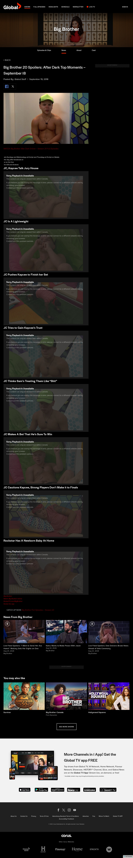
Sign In (125, 7)
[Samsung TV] (89, 789)
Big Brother (8, 596)
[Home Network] (77, 849)
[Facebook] (7, 86)
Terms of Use (44, 816)
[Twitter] (13, 86)
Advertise (86, 816)
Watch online (13, 598)
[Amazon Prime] (57, 789)
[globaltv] (12, 6)
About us (14, 816)
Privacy (33, 816)
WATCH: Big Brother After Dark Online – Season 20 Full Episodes (31, 148)
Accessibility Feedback (66, 819)
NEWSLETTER (78, 7)
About (79, 50)
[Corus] (66, 836)
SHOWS (27, 7)
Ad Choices (128, 856)
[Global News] (26, 849)
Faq (93, 816)
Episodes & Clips (44, 50)
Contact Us (24, 816)
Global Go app (9, 604)
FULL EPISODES (39, 7)
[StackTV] (94, 849)
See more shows (66, 726)
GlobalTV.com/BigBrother (13, 601)
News (64, 50)
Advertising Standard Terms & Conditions (65, 816)
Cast (94, 50)
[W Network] (109, 849)
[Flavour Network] (60, 849)
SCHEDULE (65, 7)
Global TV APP (118, 816)
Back (7, 60)
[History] (43, 849)
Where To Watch (104, 816)
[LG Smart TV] (108, 789)
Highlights (53, 7)
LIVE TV (92, 7)
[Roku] (73, 789)
